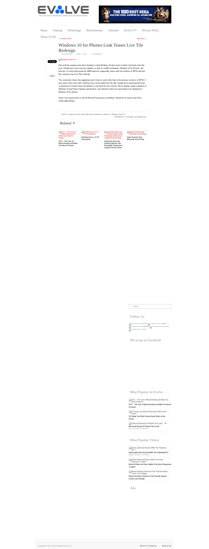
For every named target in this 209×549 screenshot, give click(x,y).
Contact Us (152, 546)
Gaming (57, 30)
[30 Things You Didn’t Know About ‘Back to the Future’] (149, 414)
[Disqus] (103, 190)
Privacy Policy (150, 30)
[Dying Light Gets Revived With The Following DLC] (149, 450)
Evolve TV (130, 30)
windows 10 (107, 114)
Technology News (140, 117)
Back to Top (166, 546)
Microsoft (89, 114)
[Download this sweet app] (74, 20)
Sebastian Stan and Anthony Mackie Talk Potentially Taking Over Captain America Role (113, 144)
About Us (143, 546)
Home (43, 30)
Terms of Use (48, 36)
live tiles (77, 114)
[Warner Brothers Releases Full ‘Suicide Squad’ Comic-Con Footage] (149, 473)
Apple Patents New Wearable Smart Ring (135, 138)
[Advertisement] (150, 512)
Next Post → (142, 39)
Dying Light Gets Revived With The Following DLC (148, 453)
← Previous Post (65, 39)
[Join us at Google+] (61, 20)
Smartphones (97, 114)
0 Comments (97, 54)
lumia (83, 114)
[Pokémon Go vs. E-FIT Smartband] (91, 134)
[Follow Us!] (41, 20)
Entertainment (94, 30)
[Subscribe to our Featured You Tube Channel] (54, 20)
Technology (74, 30)
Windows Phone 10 (118, 114)
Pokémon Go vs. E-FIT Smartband (90, 138)
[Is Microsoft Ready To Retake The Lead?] (146, 423)
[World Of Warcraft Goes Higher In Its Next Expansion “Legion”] (149, 462)
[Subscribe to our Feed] (67, 20)
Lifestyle (113, 30)
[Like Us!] (47, 20)
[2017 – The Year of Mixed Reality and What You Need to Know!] (68, 138)
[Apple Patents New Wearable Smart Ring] (137, 134)
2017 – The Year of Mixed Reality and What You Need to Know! (68, 143)
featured (71, 114)
